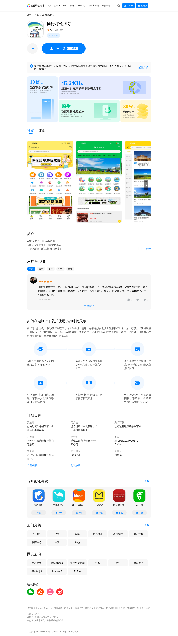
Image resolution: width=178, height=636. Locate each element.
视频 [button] (57, 533)
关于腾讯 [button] (31, 608)
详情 (39, 512)
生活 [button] (57, 542)
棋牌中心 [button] (37, 542)
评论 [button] (41, 130)
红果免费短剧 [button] (77, 562)
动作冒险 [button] (118, 533)
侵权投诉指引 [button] (133, 608)
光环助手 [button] (37, 562)
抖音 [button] (97, 562)
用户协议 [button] (145, 608)
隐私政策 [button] (75, 465)
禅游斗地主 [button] (37, 571)
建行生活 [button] (138, 562)
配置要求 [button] (143, 67)
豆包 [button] (118, 562)
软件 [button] (36, 15)
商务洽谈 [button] (68, 608)
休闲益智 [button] (138, 533)
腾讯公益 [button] (89, 608)
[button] (36, 5)
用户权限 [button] (110, 608)
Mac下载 (65, 48)
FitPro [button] (77, 571)
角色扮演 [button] (98, 533)
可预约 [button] (36, 533)
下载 (60, 512)
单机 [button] (77, 533)
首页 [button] (29, 15)
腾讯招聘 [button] (79, 608)
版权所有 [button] (100, 608)
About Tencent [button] (45, 608)
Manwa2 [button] (57, 571)
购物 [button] (77, 542)
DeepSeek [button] (57, 562)
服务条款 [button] (58, 608)
